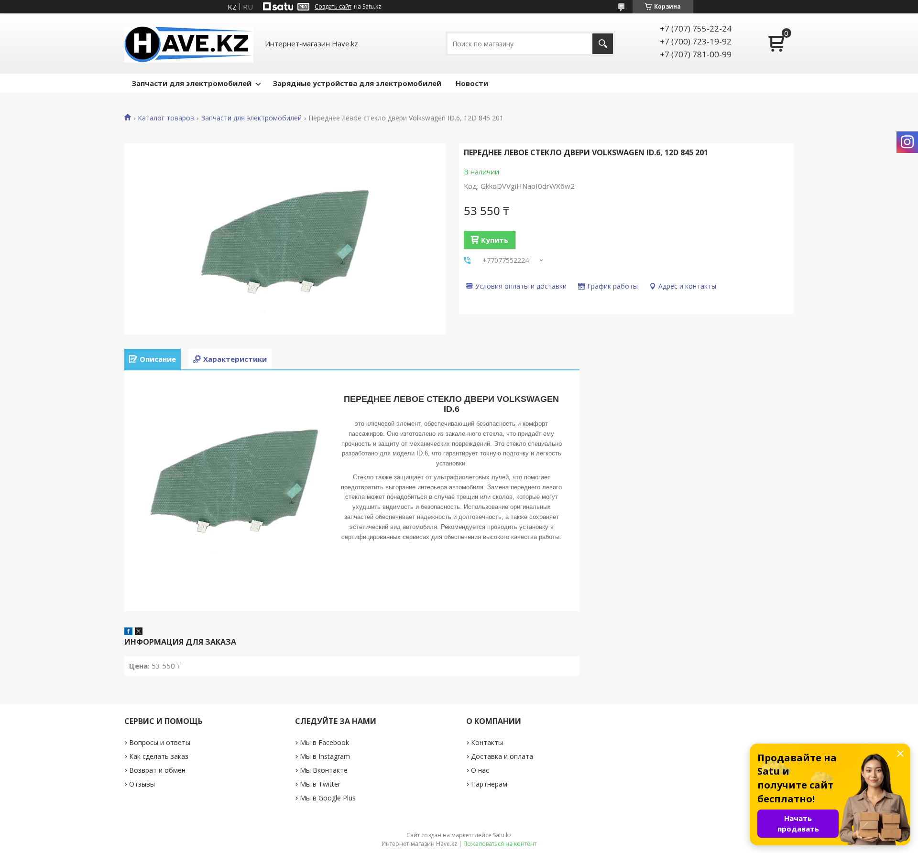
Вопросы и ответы (159, 742)
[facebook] (128, 632)
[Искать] (602, 43)
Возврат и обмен (157, 770)
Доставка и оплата (502, 756)
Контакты (487, 742)
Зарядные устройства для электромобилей (357, 83)
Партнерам (489, 783)
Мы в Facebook (324, 742)
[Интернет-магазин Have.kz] (188, 43)
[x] (138, 632)
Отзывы (142, 783)
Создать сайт (333, 6)
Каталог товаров (166, 118)
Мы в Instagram (325, 756)
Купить (494, 240)
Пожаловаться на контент (499, 844)
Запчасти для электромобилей (191, 83)
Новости (472, 83)
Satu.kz (502, 835)
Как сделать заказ (158, 756)
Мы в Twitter (320, 783)
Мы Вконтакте (324, 770)
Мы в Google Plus (328, 797)
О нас (480, 770)
